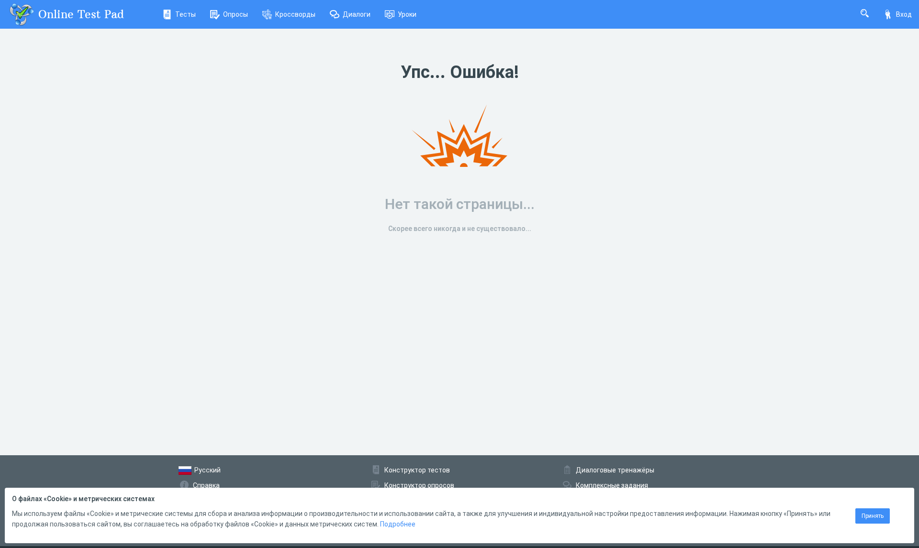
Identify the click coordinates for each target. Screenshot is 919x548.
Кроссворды (295, 14)
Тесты (185, 14)
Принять (873, 516)
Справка (206, 485)
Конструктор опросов (419, 485)
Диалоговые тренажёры (615, 470)
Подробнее (397, 524)
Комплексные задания (612, 485)
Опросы (235, 14)
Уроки (407, 14)
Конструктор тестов (417, 470)
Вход (904, 14)
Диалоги (356, 14)
